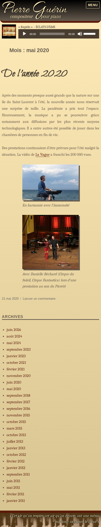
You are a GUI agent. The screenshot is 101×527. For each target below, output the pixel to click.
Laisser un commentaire (39, 298)
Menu (92, 5)
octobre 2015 (16, 422)
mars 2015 (14, 428)
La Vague (42, 154)
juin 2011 (13, 481)
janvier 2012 (16, 468)
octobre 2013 (16, 435)
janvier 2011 (16, 501)
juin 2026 (14, 330)
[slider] (90, 33)
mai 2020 (14, 389)
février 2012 (16, 461)
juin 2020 (14, 382)
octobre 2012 (16, 455)
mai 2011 (13, 487)
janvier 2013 (16, 448)
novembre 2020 (19, 376)
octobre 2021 (16, 362)
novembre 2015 (18, 415)
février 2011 (15, 494)
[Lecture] (24, 33)
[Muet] (80, 33)
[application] (58, 34)
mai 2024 (14, 343)
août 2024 (14, 336)
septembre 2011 (18, 474)
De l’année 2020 (34, 74)
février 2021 (16, 369)
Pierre (34, 9)
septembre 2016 (18, 409)
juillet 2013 (15, 441)
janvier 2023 (16, 356)
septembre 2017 (18, 402)
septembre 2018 (18, 395)
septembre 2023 (19, 349)
